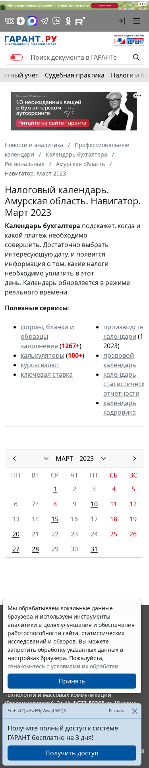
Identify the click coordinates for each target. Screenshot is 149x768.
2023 (86, 458)
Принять (72, 681)
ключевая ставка (47, 374)
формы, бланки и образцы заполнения (47, 336)
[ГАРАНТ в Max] (32, 21)
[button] (121, 20)
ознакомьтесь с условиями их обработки (63, 666)
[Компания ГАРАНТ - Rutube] (80, 21)
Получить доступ (72, 753)
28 (35, 549)
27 (15, 549)
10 (94, 504)
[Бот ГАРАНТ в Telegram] (56, 21)
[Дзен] (21, 21)
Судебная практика (74, 75)
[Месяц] (46, 458)
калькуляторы (42, 355)
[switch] (16, 57)
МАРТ (64, 458)
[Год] (103, 458)
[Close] (134, 711)
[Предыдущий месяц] (14, 458)
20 (15, 534)
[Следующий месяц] (135, 458)
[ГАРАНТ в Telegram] (44, 21)
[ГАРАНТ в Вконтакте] (9, 21)
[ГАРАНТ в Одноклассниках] (68, 21)
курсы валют (40, 364)
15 (54, 519)
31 (94, 549)
